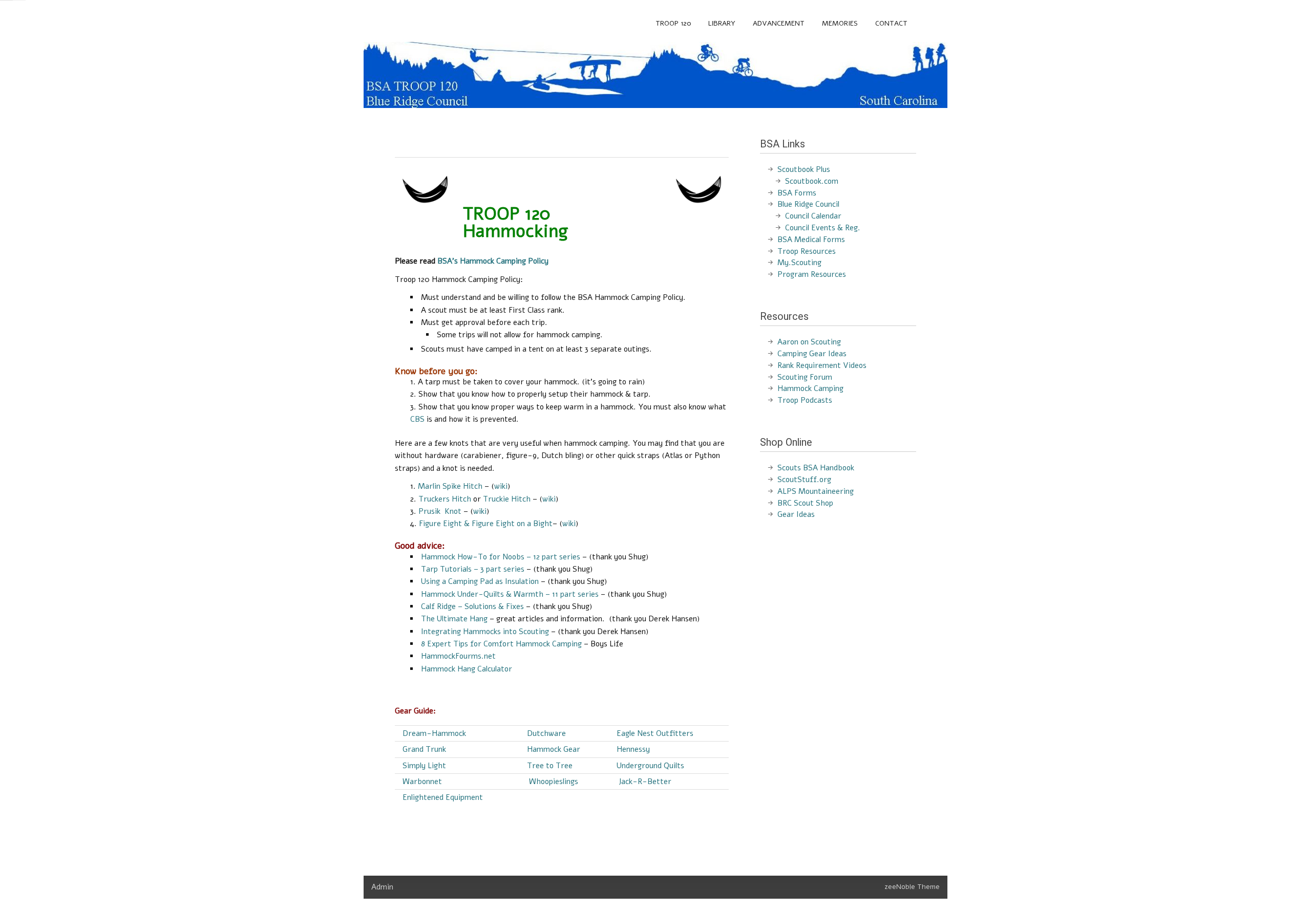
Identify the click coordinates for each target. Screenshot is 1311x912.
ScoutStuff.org (804, 479)
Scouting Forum (804, 377)
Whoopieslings (553, 781)
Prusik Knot (439, 511)
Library (721, 23)
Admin (382, 887)
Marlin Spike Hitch (450, 486)
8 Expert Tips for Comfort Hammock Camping (501, 644)
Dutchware (546, 733)
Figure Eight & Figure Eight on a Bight (486, 523)
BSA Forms (796, 193)
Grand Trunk (424, 749)
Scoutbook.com (811, 181)
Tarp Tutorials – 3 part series (472, 569)
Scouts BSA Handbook (815, 468)
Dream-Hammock (434, 733)
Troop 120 (673, 23)
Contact (891, 23)
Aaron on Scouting (809, 342)
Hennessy (633, 749)
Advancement (779, 23)
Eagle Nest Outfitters (655, 733)
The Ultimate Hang (455, 619)
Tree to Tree (550, 766)
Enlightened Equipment (443, 797)
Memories (840, 23)
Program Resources (811, 274)
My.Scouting (799, 262)
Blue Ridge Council (808, 204)
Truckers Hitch (444, 499)
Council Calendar (813, 216)
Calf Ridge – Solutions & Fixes (472, 606)
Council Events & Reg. (822, 228)
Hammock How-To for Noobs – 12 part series (500, 557)
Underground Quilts (650, 766)
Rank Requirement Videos (821, 365)
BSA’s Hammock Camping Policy (492, 261)
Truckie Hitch (507, 499)
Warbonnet (422, 781)
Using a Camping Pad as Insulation (480, 581)
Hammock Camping (810, 388)
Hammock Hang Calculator (466, 669)
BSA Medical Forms (811, 239)
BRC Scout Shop (805, 503)
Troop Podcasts (804, 400)
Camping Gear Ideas (812, 354)
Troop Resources (806, 251)
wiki (501, 486)
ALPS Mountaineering (815, 491)
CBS (417, 419)
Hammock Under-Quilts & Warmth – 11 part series (510, 594)
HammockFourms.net (458, 656)
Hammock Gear (553, 749)
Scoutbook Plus (803, 169)
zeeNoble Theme (912, 887)
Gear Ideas (796, 514)
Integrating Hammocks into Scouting (485, 631)
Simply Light (424, 766)
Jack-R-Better (644, 781)
